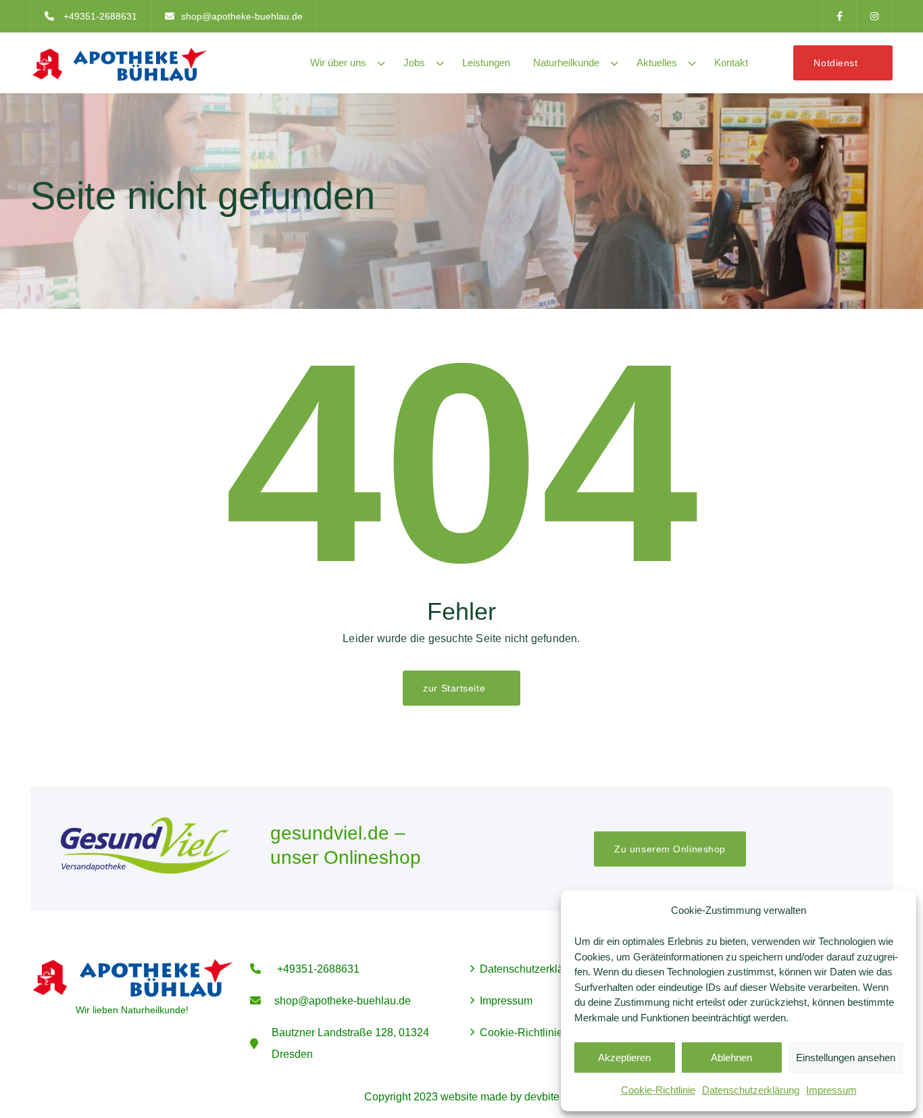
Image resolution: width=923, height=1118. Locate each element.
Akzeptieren (624, 1057)
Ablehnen (731, 1057)
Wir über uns (338, 62)
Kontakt (731, 62)
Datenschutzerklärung (750, 1090)
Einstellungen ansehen (845, 1057)
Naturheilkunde (566, 62)
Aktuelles (657, 62)
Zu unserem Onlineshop (670, 849)
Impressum (831, 1090)
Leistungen (486, 62)
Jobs (414, 62)
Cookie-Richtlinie (658, 1090)
